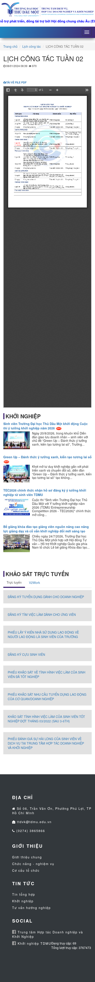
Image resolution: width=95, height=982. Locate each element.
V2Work (34, 582)
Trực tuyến (14, 582)
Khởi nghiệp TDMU (33, 943)
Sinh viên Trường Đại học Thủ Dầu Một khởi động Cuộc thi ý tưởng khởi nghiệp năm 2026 (45, 425)
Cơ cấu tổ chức (26, 870)
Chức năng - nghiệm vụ (33, 863)
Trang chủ (10, 46)
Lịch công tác (31, 46)
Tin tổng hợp (23, 894)
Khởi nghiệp (23, 901)
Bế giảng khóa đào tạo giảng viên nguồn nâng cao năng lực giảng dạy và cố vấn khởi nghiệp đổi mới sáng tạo (46, 528)
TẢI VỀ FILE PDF (16, 82)
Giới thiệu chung (27, 857)
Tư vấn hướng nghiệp (31, 907)
